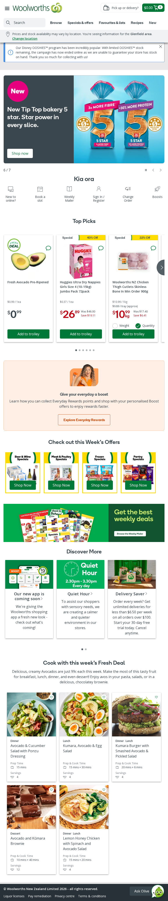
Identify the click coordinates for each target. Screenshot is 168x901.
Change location (24, 38)
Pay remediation (39, 896)
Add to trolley (28, 334)
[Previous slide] (153, 170)
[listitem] (82, 649)
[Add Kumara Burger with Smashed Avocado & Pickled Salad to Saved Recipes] (156, 697)
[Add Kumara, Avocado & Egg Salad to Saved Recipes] (103, 697)
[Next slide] (161, 170)
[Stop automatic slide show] (146, 170)
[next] (160, 267)
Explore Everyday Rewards (84, 419)
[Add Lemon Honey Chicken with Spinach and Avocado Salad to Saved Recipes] (103, 789)
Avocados (49, 671)
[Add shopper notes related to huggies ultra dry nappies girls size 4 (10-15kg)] (100, 248)
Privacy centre (65, 896)
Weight (124, 325)
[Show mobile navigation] (8, 7)
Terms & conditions (92, 896)
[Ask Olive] (157, 892)
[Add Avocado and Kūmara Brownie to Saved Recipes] (51, 789)
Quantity (148, 325)
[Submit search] (8, 22)
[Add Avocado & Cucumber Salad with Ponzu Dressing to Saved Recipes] (51, 697)
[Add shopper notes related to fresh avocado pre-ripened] (48, 248)
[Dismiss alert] (160, 46)
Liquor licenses (14, 896)
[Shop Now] (22, 472)
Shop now (20, 153)
